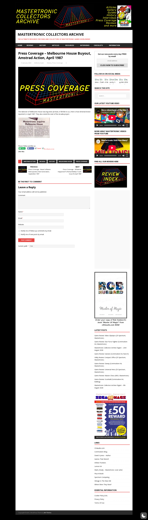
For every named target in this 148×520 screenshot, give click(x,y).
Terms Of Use (99, 503)
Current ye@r (23, 246)
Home (20, 45)
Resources (69, 45)
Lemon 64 (98, 466)
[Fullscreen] (127, 125)
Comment (21, 195)
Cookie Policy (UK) (100, 496)
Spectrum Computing (101, 477)
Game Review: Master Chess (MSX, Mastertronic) (111, 376)
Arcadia (42, 161)
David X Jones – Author (102, 455)
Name (20, 212)
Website (21, 224)
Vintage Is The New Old (102, 481)
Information (114, 45)
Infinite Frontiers (100, 463)
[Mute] (123, 125)
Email (20, 218)
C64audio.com (99, 448)
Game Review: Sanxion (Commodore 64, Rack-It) (111, 354)
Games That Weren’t (101, 459)
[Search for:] (112, 96)
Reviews (30, 45)
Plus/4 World (98, 474)
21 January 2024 (26, 63)
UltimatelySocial (88, 519)
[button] (143, 515)
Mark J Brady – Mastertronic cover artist (108, 470)
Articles (55, 45)
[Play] (97, 125)
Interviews (84, 45)
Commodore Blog (100, 452)
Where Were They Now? (102, 484)
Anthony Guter (39, 63)
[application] (112, 117)
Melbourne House (65, 161)
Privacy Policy (99, 499)
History (42, 45)
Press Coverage (57, 63)
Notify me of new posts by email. (32, 234)
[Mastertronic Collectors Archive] (74, 29)
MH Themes (47, 513)
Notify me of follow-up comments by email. (36, 231)
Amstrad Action (30, 161)
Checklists (98, 45)
